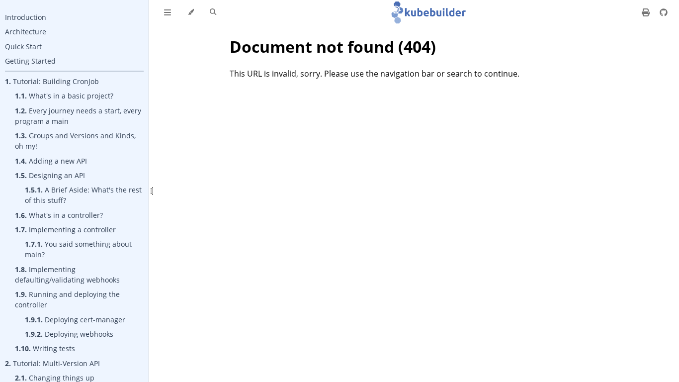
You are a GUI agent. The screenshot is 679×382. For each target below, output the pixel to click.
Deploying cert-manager (75, 319)
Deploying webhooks (69, 334)
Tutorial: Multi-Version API (52, 363)
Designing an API (50, 175)
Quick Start (23, 46)
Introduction (25, 17)
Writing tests (45, 348)
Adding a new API (51, 161)
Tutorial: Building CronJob (52, 81)
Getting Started (30, 61)
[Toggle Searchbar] (213, 12)
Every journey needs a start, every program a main (78, 116)
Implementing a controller (65, 229)
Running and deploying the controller (67, 299)
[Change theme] (190, 12)
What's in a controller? (59, 215)
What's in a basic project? (64, 95)
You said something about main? (78, 249)
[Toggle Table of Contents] (167, 12)
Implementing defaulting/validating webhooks (67, 275)
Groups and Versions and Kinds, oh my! (75, 141)
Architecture (25, 31)
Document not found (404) (333, 46)
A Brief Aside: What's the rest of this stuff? (83, 195)
